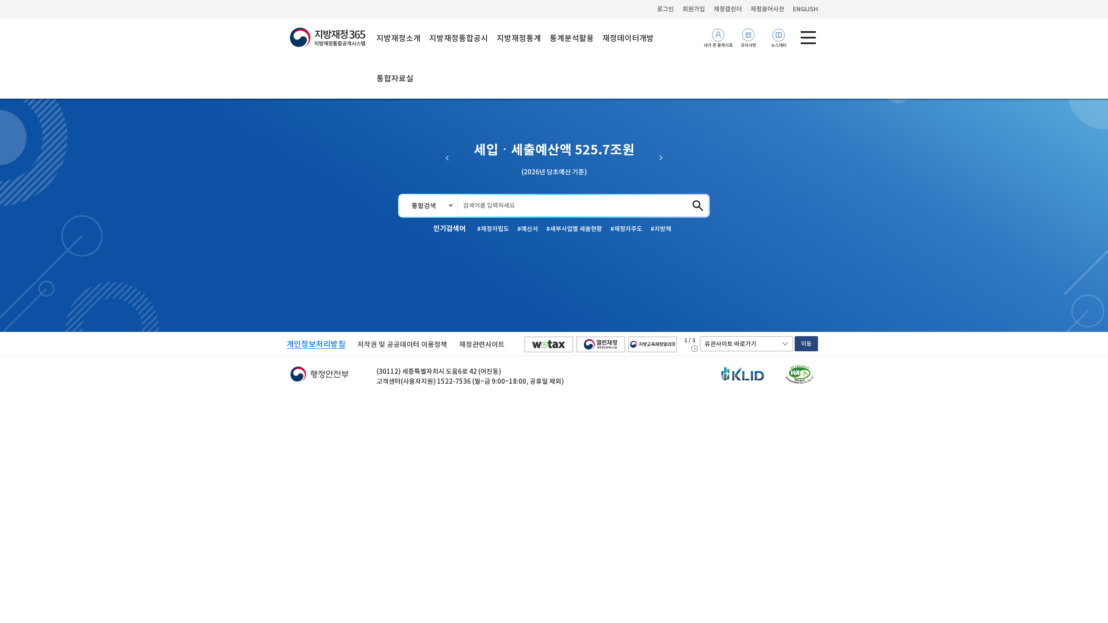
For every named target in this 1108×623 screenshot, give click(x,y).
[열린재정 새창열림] (601, 344)
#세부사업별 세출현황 (574, 229)
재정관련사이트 (482, 344)
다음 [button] (661, 157)
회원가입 (694, 9)
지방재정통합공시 (458, 38)
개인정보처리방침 (316, 344)
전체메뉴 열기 (808, 37)
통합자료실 (395, 78)
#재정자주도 (626, 229)
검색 (698, 205)
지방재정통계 (519, 38)
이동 (806, 343)
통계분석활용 (572, 38)
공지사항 (748, 45)
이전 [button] (447, 157)
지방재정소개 (399, 38)
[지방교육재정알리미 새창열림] (652, 344)
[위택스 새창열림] (549, 344)
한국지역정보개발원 (742, 374)
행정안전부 (319, 376)
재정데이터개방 (628, 38)
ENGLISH (805, 9)
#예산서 (527, 229)
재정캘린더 (728, 9)
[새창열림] (800, 374)
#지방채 (661, 229)
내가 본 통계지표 (718, 45)
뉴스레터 (778, 45)
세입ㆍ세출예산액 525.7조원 (554, 149)
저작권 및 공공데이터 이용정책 (402, 344)
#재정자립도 (493, 229)
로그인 (665, 9)
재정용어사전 (767, 9)
